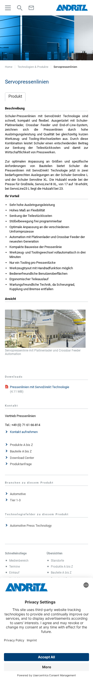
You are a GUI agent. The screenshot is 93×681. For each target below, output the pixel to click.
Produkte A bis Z (21, 445)
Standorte (57, 560)
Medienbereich (19, 560)
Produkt (15, 96)
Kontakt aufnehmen (24, 432)
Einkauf (14, 572)
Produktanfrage (21, 464)
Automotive (18, 494)
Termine (14, 566)
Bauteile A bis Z (21, 451)
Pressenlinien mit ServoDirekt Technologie (39, 387)
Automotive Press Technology (31, 525)
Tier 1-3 (15, 500)
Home (8, 67)
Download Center (22, 458)
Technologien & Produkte (33, 67)
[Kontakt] (31, 8)
